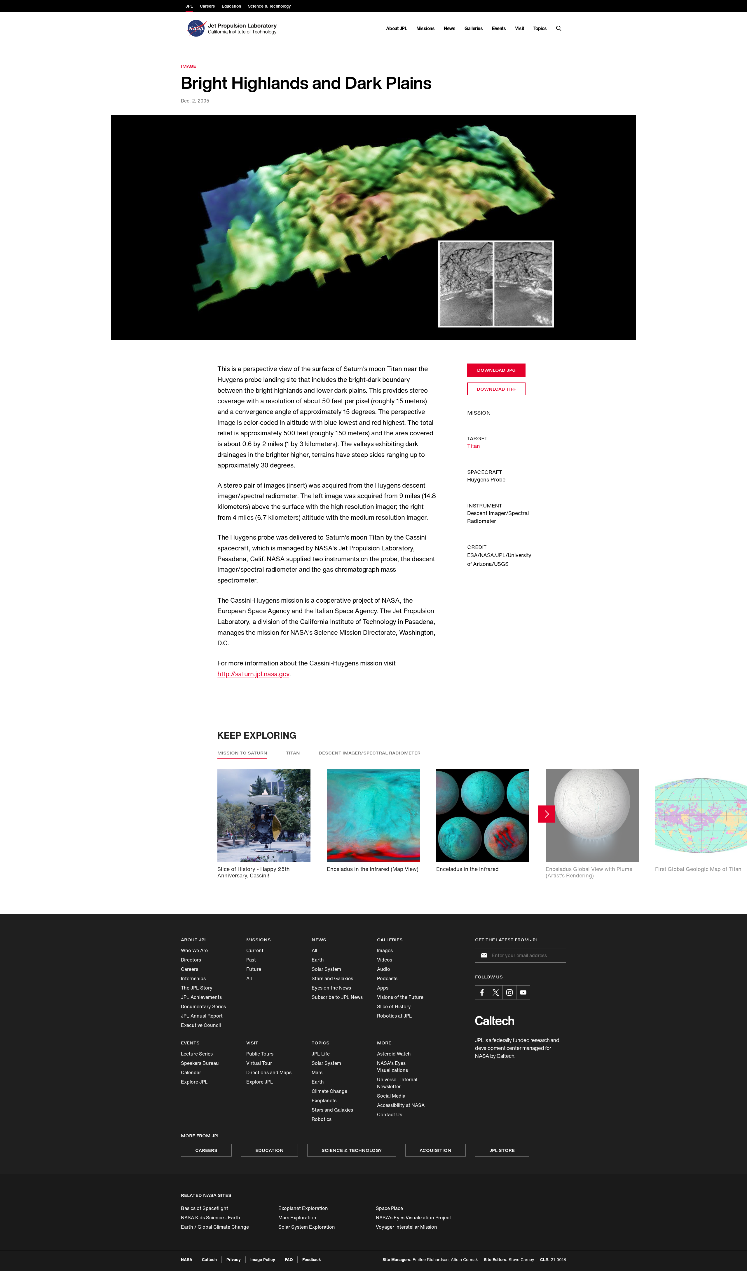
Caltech (209, 1259)
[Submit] (483, 955)
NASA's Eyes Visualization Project (413, 1217)
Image (188, 66)
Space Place (389, 1208)
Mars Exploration (297, 1217)
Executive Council (201, 1025)
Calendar (191, 1072)
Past (251, 959)
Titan (473, 446)
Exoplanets (324, 1100)
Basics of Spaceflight (204, 1208)
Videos (384, 959)
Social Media (391, 1095)
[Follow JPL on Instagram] (509, 992)
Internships (193, 978)
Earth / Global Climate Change (215, 1226)
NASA (186, 1259)
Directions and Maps (269, 1072)
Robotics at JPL (394, 1015)
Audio (383, 969)
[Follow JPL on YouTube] (523, 992)
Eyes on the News (331, 987)
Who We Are (194, 950)
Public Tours (259, 1053)
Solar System (326, 969)
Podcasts (387, 978)
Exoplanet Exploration (303, 1208)
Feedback (311, 1259)
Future (253, 969)
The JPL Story (196, 987)
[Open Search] (558, 28)
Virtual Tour (259, 1063)
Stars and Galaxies (332, 978)
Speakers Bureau (200, 1063)
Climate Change (329, 1091)
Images (385, 950)
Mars (317, 1072)
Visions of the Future (400, 997)
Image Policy (262, 1259)
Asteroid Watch (394, 1053)
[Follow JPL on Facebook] (482, 992)
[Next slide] (546, 814)
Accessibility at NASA (401, 1105)
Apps (382, 987)
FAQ (289, 1259)
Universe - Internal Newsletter (397, 1083)
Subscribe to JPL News (337, 997)
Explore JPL (194, 1081)
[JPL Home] (243, 28)
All (249, 978)
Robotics (321, 1119)
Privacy (233, 1259)
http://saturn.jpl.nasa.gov (253, 674)
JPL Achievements (201, 997)
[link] (373, 227)
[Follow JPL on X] (496, 992)
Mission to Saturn (242, 753)
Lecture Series (197, 1053)
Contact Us (389, 1114)
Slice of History (394, 1006)
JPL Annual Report (202, 1015)
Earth (318, 959)
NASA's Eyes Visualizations (392, 1067)
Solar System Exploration (306, 1226)
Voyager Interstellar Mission (406, 1226)
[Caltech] (494, 1020)
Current (254, 950)
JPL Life (321, 1053)
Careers (189, 969)
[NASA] (196, 28)
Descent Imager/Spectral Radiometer (369, 753)
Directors (191, 959)
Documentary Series (203, 1006)
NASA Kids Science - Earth (210, 1217)
